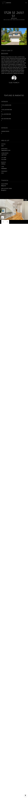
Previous (3, 222)
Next (7, 222)
